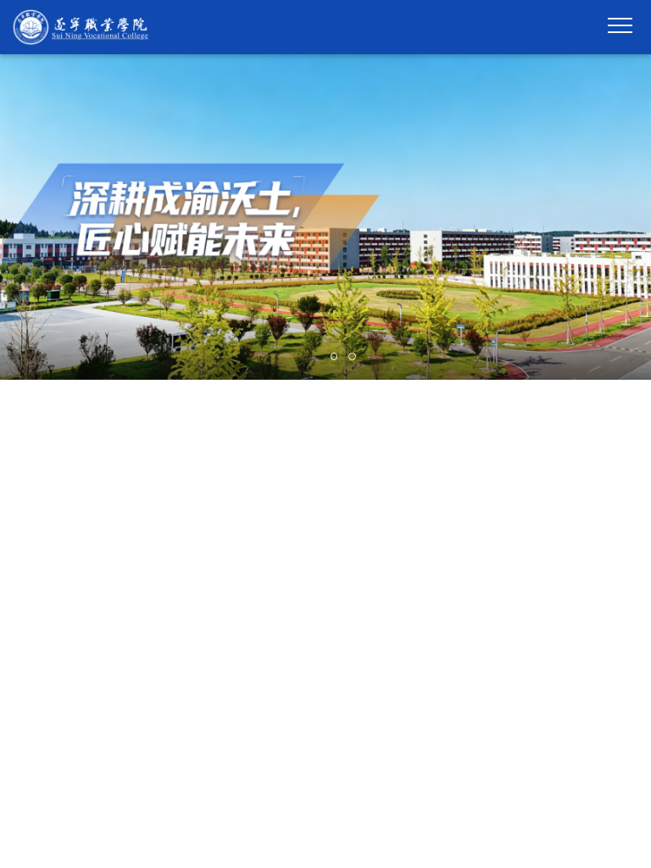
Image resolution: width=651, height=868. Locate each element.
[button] (307, 356)
